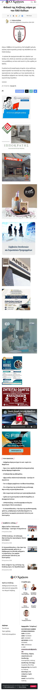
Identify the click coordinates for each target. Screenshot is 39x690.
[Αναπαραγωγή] (4, 427)
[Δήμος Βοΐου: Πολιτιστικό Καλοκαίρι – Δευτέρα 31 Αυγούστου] (32, 528)
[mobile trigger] (3, 2)
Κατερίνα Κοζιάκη (33, 606)
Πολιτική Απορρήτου (9, 687)
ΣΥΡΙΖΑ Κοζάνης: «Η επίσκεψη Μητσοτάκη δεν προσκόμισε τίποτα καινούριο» (14, 538)
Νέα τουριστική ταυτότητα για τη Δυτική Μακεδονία (19, 493)
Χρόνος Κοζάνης (16, 20)
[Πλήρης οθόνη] (34, 427)
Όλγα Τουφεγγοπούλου (26, 619)
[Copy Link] (19, 15)
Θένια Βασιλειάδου (25, 606)
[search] (31, 2)
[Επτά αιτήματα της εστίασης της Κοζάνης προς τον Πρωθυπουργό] (32, 567)
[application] (19, 419)
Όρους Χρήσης (22, 687)
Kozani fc (13, 86)
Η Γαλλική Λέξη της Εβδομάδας (12, 474)
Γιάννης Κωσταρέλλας (25, 593)
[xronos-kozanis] (15, 2)
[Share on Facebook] (10, 15)
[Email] (16, 15)
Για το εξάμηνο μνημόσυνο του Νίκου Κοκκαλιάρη (18, 483)
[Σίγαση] (31, 427)
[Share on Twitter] (13, 15)
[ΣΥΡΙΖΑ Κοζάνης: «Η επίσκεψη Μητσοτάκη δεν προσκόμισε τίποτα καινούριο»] (32, 538)
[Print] (22, 15)
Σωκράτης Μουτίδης (33, 593)
